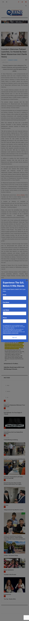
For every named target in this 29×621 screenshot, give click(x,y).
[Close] (27, 280)
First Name (6, 302)
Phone (5, 317)
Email (4, 294)
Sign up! (14, 337)
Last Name (6, 310)
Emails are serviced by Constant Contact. (10, 333)
